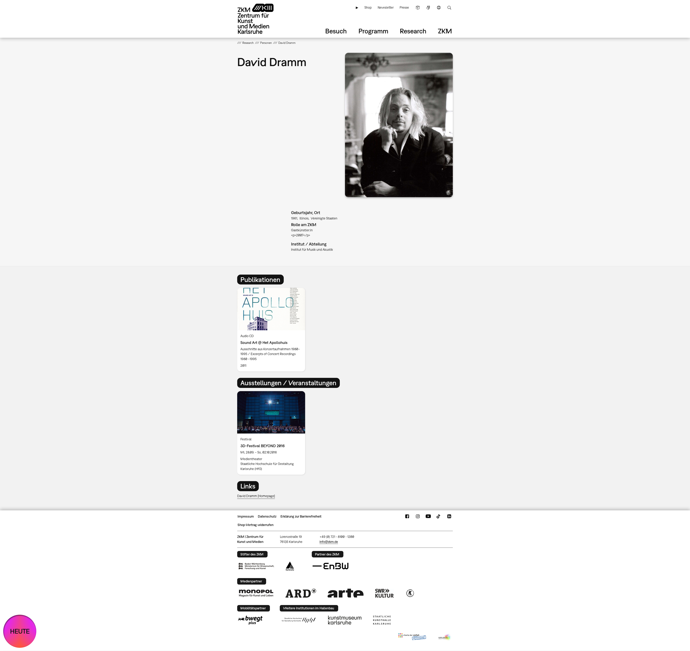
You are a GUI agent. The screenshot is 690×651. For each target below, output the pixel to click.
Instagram (417, 516)
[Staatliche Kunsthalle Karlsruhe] (382, 620)
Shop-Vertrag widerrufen (255, 525)
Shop (368, 7)
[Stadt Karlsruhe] (290, 566)
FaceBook (407, 516)
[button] (399, 125)
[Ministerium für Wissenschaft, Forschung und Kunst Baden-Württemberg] (256, 566)
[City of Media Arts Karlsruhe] (445, 637)
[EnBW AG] (330, 566)
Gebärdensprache (428, 7)
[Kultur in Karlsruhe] (409, 593)
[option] (272, 329)
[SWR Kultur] (384, 593)
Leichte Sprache (417, 7)
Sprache (438, 7)
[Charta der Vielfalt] (412, 637)
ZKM (445, 31)
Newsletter (386, 7)
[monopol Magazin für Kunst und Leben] (256, 593)
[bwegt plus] (250, 620)
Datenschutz (267, 516)
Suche (449, 7)
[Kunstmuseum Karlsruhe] (344, 620)
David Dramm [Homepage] (256, 496)
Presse (404, 7)
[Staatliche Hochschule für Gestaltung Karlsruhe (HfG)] (299, 620)
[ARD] (301, 593)
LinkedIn (449, 516)
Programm (373, 31)
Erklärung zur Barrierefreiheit (300, 516)
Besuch (336, 31)
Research (413, 31)
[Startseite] (260, 18)
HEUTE (20, 631)
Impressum (246, 516)
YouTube (428, 516)
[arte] (346, 593)
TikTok (438, 516)
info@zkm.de (328, 542)
